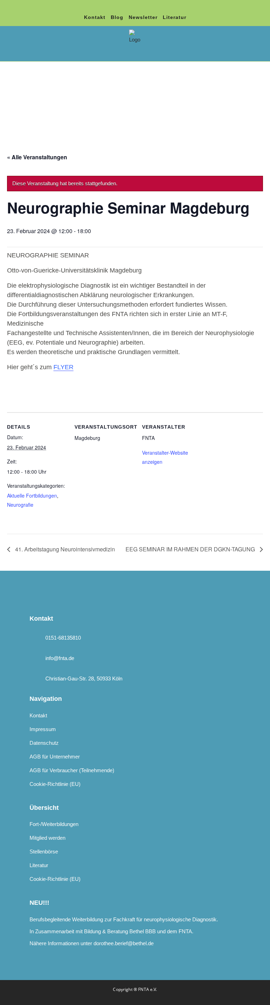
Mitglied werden (47, 838)
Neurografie (20, 504)
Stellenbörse (44, 851)
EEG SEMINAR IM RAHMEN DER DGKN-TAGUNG (191, 549)
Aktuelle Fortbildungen (32, 495)
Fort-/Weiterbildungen (54, 824)
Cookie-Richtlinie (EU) (55, 784)
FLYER (63, 367)
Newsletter (143, 17)
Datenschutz (44, 743)
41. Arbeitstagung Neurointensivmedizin (64, 549)
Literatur (174, 17)
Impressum (43, 729)
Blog (117, 17)
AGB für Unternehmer (55, 757)
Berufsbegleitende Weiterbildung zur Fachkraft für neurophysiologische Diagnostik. (124, 919)
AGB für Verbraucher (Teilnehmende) (72, 770)
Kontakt (94, 17)
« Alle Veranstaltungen (37, 157)
